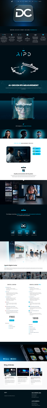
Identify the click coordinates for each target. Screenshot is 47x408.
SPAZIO (30, 1)
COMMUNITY (26, 1)
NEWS (32, 1)
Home (18, 1)
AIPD (20, 1)
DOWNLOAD (36, 1)
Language (40, 1)
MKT (23, 1)
